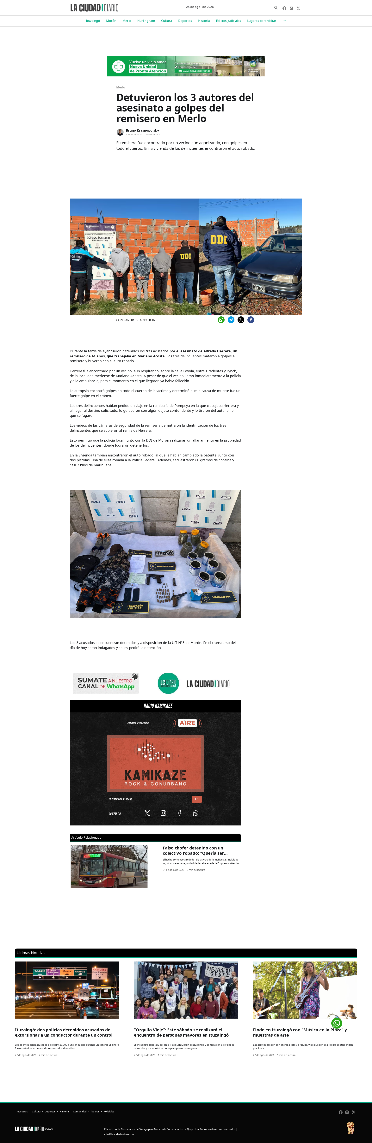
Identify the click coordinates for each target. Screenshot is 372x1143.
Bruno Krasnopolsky (142, 130)
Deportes (185, 21)
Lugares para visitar (261, 21)
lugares (95, 1111)
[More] (284, 21)
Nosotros (22, 1111)
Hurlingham (146, 21)
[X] (241, 319)
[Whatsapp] (221, 319)
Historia (204, 21)
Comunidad (80, 1111)
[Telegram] (231, 319)
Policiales (109, 1111)
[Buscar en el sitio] (276, 8)
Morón (111, 21)
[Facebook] (250, 319)
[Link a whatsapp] (336, 1022)
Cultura (166, 21)
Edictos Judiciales (228, 21)
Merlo (126, 21)
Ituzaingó (93, 21)
